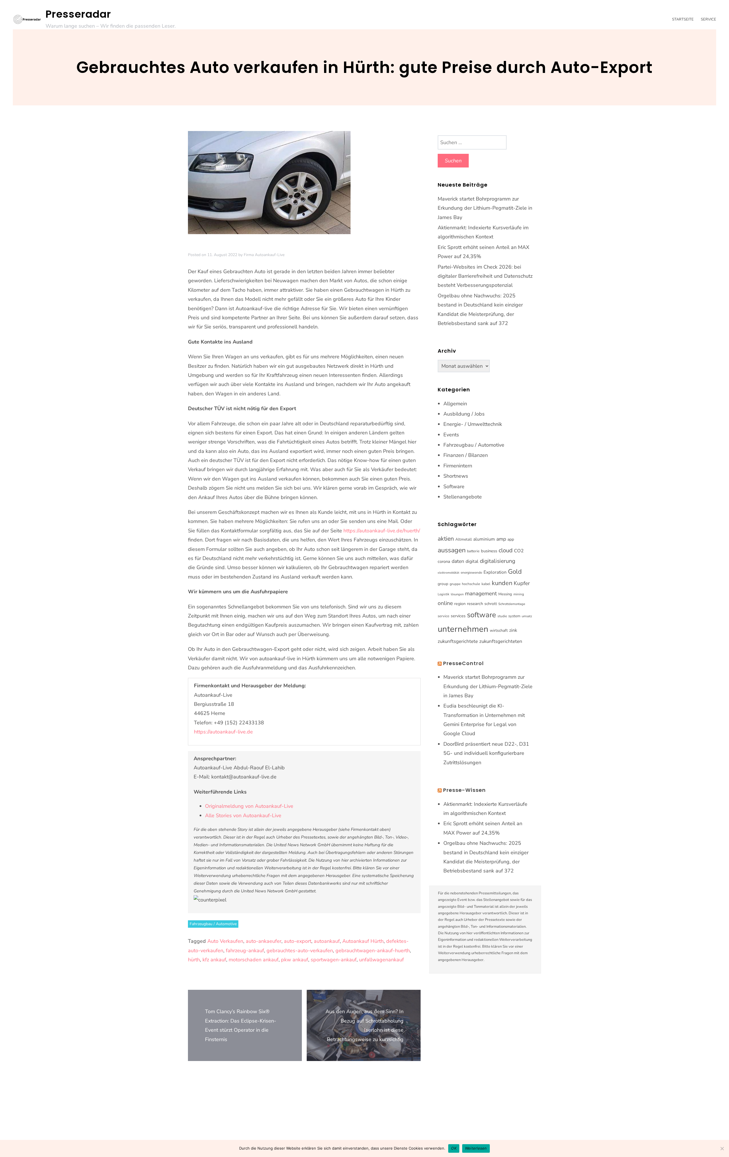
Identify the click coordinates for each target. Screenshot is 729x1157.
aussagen (452, 550)
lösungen (457, 594)
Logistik (443, 594)
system (514, 616)
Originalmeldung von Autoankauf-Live (249, 806)
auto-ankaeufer (263, 941)
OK (453, 1148)
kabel (486, 584)
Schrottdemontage (511, 604)
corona (444, 561)
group (443, 583)
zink (513, 630)
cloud (506, 550)
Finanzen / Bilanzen (465, 455)
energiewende (471, 572)
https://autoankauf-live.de (223, 731)
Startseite (683, 19)
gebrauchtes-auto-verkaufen (300, 950)
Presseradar (78, 14)
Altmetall (463, 539)
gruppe (455, 584)
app (510, 539)
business (489, 551)
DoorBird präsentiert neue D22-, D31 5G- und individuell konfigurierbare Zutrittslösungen (486, 753)
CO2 (519, 550)
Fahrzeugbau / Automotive (213, 924)
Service (708, 19)
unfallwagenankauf (381, 959)
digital (472, 561)
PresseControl (463, 663)
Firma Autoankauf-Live (264, 254)
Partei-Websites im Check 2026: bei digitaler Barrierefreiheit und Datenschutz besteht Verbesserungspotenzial (485, 276)
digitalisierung (497, 561)
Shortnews (455, 476)
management (481, 593)
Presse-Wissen (464, 790)
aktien (446, 539)
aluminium (484, 539)
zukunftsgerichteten (500, 641)
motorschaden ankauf (254, 959)
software (481, 615)
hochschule (471, 584)
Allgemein (455, 403)
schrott (490, 603)
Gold (515, 571)
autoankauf (327, 941)
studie (502, 616)
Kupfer (522, 583)
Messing (505, 594)
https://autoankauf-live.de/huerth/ (381, 530)
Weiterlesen (476, 1148)
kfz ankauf (214, 959)
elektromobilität (448, 573)
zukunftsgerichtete (458, 641)
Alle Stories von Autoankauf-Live (243, 815)
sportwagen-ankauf (334, 959)
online (445, 603)
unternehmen (463, 629)
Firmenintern (457, 465)
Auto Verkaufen (225, 941)
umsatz (527, 616)
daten (458, 561)
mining (518, 594)
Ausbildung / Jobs (464, 413)
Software (453, 486)
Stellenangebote (462, 496)
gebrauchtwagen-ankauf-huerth (372, 950)
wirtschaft (499, 630)
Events (451, 434)
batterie (473, 551)
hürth (194, 959)
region (460, 603)
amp (501, 538)
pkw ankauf (294, 959)
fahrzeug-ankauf (245, 950)
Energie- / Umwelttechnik (472, 424)
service (443, 616)
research (475, 603)
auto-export (297, 941)
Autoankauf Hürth (363, 941)
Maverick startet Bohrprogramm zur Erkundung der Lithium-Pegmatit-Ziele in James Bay (485, 208)
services (458, 616)
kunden (502, 583)
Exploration (495, 572)
